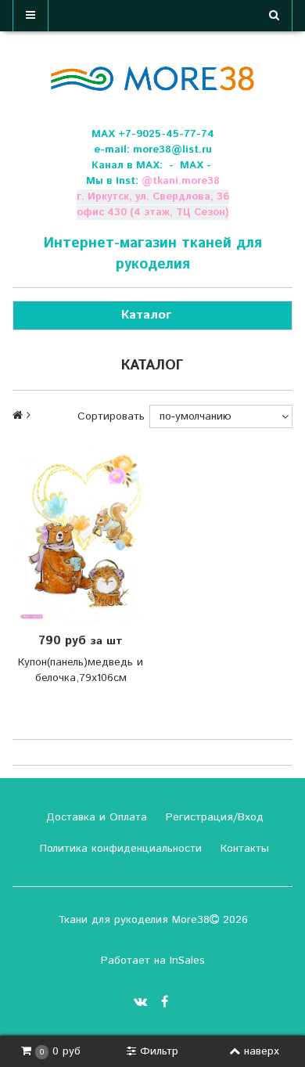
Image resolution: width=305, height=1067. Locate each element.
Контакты (243, 848)
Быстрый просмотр (91, 536)
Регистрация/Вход (213, 817)
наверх (261, 1051)
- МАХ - (190, 165)
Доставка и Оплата (94, 817)
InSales (187, 960)
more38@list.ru (172, 149)
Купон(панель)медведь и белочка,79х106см (80, 670)
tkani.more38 (186, 181)
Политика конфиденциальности (119, 848)
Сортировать (111, 416)
